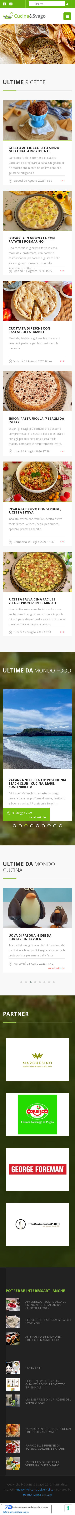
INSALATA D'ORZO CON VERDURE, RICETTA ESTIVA (35, 511)
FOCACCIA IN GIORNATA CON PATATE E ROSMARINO (32, 240)
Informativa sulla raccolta (16, 1512)
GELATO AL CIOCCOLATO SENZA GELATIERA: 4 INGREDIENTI (34, 150)
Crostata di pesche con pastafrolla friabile (29, 330)
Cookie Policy (44, 1489)
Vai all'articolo (37, 817)
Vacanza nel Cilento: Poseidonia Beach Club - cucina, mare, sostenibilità (37, 783)
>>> (62, 180)
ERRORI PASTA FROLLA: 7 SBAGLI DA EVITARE (36, 420)
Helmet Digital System (37, 1494)
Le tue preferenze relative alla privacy (30, 1507)
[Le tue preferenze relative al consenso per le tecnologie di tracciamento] (68, 1508)
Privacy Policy (24, 1489)
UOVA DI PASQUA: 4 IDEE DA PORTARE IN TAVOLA (30, 937)
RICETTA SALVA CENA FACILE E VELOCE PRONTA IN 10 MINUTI (32, 601)
